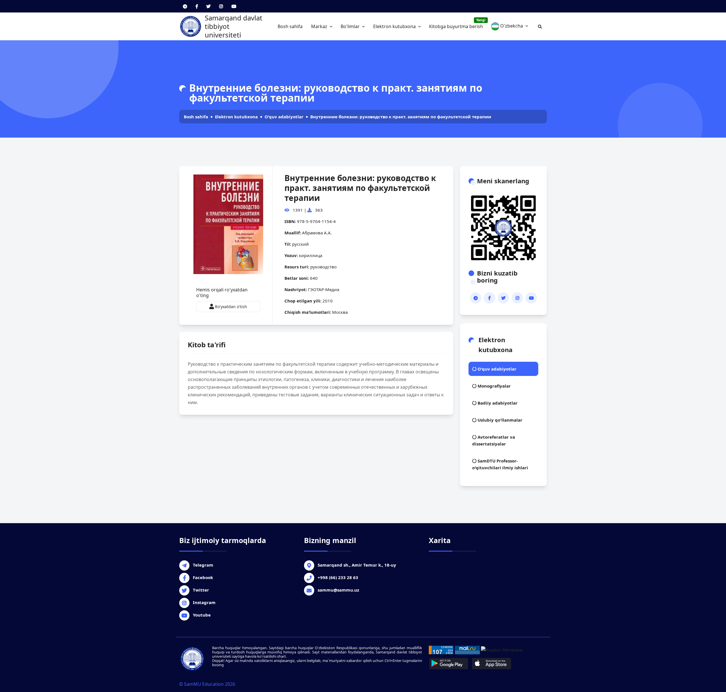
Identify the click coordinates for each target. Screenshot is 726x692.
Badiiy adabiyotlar (497, 403)
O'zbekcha (511, 26)
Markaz (319, 26)
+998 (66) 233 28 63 (338, 577)
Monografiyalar (493, 386)
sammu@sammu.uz (338, 590)
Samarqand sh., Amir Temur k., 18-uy (357, 565)
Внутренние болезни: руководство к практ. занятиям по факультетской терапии (400, 116)
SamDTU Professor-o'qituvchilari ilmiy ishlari (500, 464)
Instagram (204, 602)
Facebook (203, 577)
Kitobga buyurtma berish (457, 24)
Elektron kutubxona (395, 26)
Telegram (203, 565)
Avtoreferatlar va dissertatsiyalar (493, 440)
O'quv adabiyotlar (284, 116)
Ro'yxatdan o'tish (230, 306)
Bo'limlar (351, 26)
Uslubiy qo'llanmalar (499, 420)
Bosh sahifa (290, 26)
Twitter (201, 590)
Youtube (202, 615)
